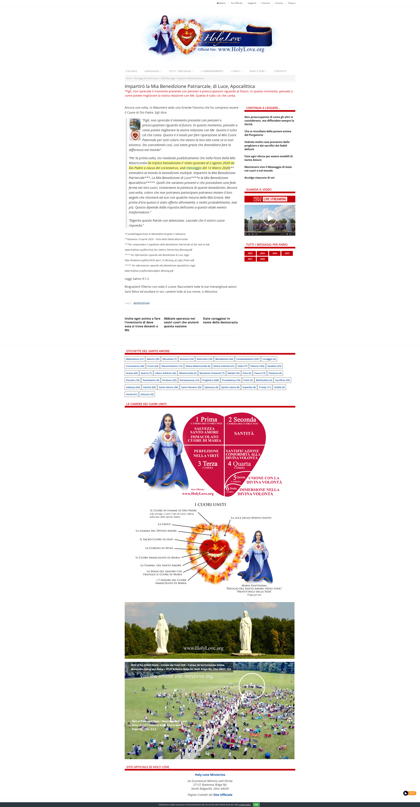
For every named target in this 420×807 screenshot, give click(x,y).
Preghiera (210, 380)
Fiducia (257, 366)
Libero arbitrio (165, 373)
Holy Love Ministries (210, 775)
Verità (131, 394)
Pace (247, 373)
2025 (250, 253)
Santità (149, 387)
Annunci (187, 359)
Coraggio (269, 359)
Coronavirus (135, 366)
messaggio (194, 168)
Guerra (146, 373)
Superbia (249, 387)
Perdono (169, 380)
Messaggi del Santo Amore (146, 78)
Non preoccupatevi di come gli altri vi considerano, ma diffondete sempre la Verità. (269, 120)
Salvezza (133, 387)
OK (256, 804)
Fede (242, 366)
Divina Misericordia (198, 366)
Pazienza (275, 373)
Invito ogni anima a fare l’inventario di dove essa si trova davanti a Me (142, 324)
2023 (275, 253)
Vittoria (147, 394)
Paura (259, 373)
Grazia (132, 373)
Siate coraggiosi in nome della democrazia (220, 320)
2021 (250, 259)
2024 (262, 253)
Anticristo (204, 359)
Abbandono (135, 359)
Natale (234, 373)
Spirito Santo (230, 387)
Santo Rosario (191, 387)
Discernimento (171, 366)
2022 (287, 253)
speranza (211, 387)
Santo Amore (168, 387)
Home (129, 78)
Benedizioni (142, 303)
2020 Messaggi (168, 78)
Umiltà (279, 387)
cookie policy (245, 804)
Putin (248, 380)
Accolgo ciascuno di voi (259, 177)
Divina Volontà (223, 366)
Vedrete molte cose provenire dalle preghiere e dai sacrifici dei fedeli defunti (267, 145)
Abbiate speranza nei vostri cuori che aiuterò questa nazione (181, 322)
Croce (152, 366)
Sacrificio (282, 380)
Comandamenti (247, 359)
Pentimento (151, 380)
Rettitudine (264, 380)
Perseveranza (189, 380)
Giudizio (274, 366)
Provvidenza (231, 380)
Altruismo (169, 359)
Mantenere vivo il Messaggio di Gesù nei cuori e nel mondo (268, 168)
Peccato (132, 380)
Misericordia (187, 373)
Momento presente (212, 373)
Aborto (153, 359)
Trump (265, 387)
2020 (262, 259)
